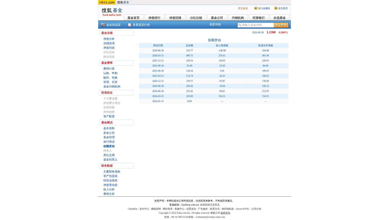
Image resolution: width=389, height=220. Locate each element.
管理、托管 (110, 82)
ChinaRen (132, 208)
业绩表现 (109, 43)
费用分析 (109, 193)
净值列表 (109, 47)
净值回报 (175, 17)
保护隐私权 (228, 208)
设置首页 (191, 208)
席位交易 (109, 155)
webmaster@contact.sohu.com (210, 217)
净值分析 (109, 38)
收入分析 (109, 189)
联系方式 (215, 208)
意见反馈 (243, 8)
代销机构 (238, 17)
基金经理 (109, 137)
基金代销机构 (111, 86)
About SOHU (242, 208)
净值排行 (154, 17)
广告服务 (203, 208)
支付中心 (144, 208)
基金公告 (109, 132)
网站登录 (168, 208)
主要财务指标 (111, 171)
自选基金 (280, 17)
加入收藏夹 (264, 8)
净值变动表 (110, 185)
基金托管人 (110, 159)
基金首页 (133, 17)
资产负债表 (110, 176)
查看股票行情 (141, 24)
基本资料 (109, 128)
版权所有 (225, 212)
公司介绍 (256, 208)
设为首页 (283, 8)
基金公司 (217, 17)
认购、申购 (110, 73)
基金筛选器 (113, 24)
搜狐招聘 (156, 208)
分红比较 (196, 17)
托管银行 (259, 17)
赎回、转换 (110, 77)
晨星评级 (215, 24)
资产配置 (109, 116)
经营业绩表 (110, 180)
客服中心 (179, 208)
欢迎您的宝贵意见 (210, 204)
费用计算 (109, 68)
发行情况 (109, 141)
